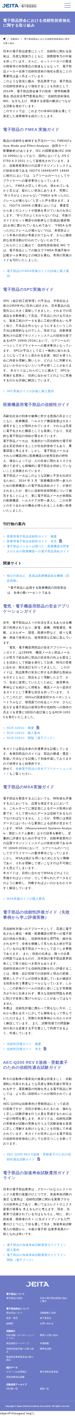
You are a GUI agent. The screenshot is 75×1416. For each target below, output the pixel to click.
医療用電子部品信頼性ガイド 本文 (32, 541)
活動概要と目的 (48, 1312)
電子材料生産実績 (49, 1371)
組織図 (9, 1323)
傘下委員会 (45, 1318)
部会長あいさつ (14, 1312)
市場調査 (44, 1343)
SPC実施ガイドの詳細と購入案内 (30, 391)
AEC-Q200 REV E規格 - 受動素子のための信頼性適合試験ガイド (39, 1157)
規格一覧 (44, 1388)
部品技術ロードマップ (17, 1343)
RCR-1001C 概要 (20, 728)
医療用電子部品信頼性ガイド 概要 (32, 536)
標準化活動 (45, 1348)
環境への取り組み (49, 1335)
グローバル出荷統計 (16, 1371)
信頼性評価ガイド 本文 (24, 1049)
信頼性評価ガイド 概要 (24, 1044)
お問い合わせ (47, 1323)
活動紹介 (15, 39)
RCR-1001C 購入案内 (23, 733)
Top (5, 38)
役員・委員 (12, 1318)
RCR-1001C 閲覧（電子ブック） (31, 738)
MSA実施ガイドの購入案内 (26, 898)
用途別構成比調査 (15, 1377)
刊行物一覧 (12, 1388)
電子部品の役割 (14, 1298)
